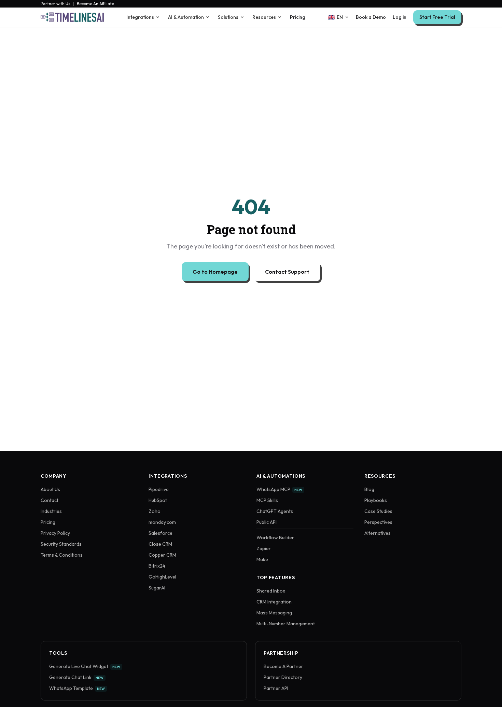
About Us (50, 489)
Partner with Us (55, 4)
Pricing (297, 17)
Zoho (155, 511)
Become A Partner (283, 666)
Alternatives (377, 533)
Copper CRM (162, 555)
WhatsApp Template (77, 688)
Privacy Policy (55, 533)
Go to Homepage (215, 271)
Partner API (276, 688)
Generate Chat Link (76, 677)
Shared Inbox (270, 591)
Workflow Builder (275, 537)
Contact (49, 500)
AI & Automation (186, 17)
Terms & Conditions (62, 555)
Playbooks (375, 500)
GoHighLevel (162, 577)
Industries (51, 511)
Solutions (228, 17)
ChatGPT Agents (274, 511)
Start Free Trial (437, 17)
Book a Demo (371, 17)
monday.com (162, 522)
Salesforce (160, 533)
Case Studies (378, 511)
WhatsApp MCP (279, 489)
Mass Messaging (274, 613)
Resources (264, 17)
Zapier (263, 548)
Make (262, 559)
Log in (399, 17)
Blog (369, 489)
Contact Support (287, 271)
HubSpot (158, 500)
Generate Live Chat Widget (84, 666)
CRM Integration (274, 602)
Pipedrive (159, 489)
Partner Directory (283, 677)
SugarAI (157, 588)
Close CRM (160, 544)
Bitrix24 (157, 566)
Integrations (140, 17)
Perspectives (378, 522)
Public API (266, 522)
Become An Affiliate (95, 4)
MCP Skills (267, 500)
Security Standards (61, 544)
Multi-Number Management (285, 624)
